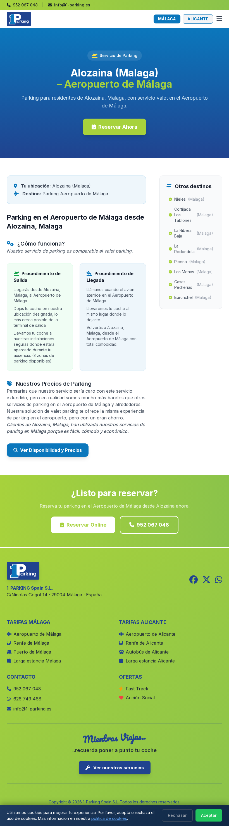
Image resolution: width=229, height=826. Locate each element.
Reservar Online (86, 525)
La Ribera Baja (193, 233)
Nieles (189, 199)
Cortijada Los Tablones (193, 215)
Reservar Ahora (117, 127)
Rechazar (177, 815)
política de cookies (109, 818)
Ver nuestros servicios (118, 767)
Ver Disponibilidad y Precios (51, 450)
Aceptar (209, 815)
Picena (190, 261)
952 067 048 (153, 525)
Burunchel (192, 297)
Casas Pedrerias (193, 284)
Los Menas (193, 271)
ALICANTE (197, 18)
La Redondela (193, 249)
